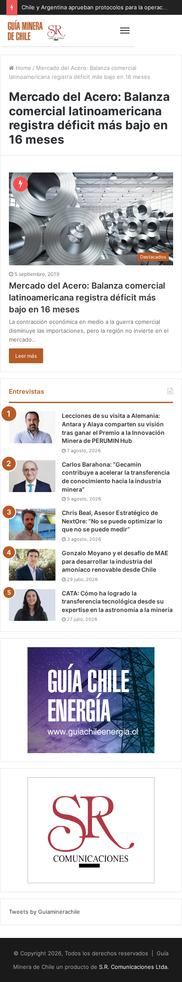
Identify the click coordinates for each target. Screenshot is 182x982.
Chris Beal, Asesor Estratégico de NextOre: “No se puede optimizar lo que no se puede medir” (112, 521)
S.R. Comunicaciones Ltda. (134, 966)
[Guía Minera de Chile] (36, 30)
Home (22, 67)
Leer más (26, 356)
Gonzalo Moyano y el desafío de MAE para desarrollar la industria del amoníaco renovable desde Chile (115, 561)
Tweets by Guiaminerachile (44, 911)
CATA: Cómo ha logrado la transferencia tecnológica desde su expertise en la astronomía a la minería (117, 601)
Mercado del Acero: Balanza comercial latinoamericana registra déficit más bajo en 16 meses (87, 297)
